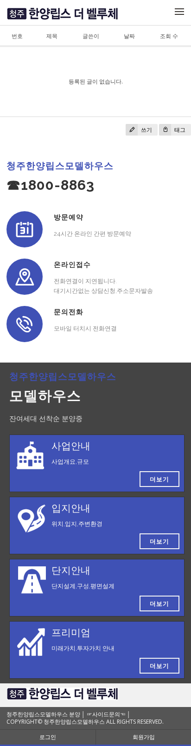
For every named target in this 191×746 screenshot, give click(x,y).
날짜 (129, 36)
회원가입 (144, 737)
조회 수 (169, 36)
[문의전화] (24, 324)
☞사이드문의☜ (106, 714)
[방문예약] (24, 229)
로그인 (47, 737)
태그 (179, 130)
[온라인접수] (24, 277)
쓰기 (146, 130)
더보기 (159, 479)
